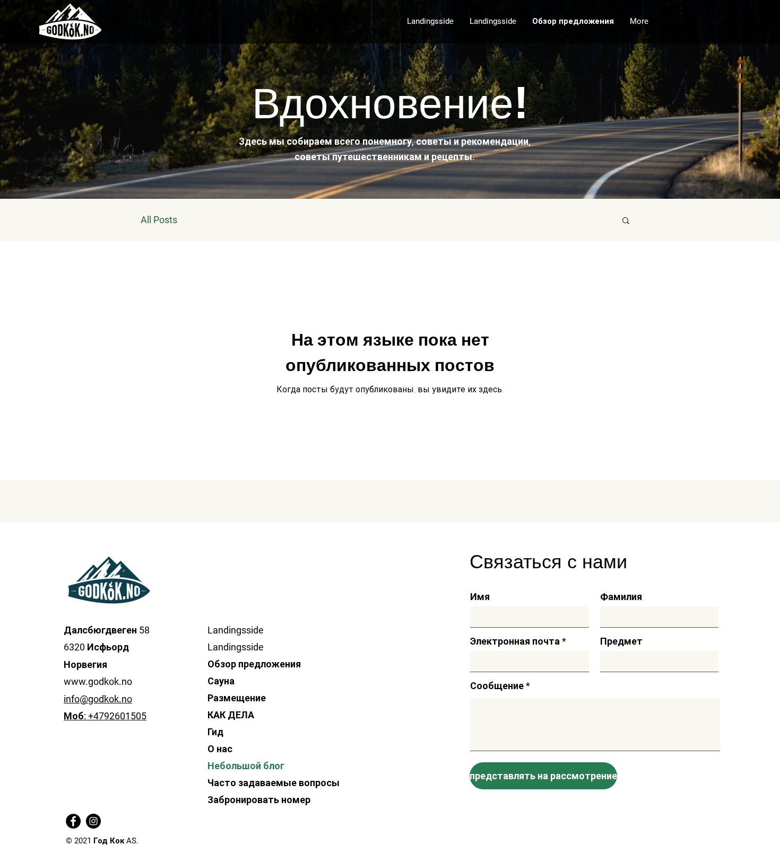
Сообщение (497, 686)
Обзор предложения (254, 664)
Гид (215, 731)
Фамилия (621, 597)
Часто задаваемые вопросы (256, 782)
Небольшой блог (245, 765)
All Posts (159, 219)
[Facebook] (73, 821)
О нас (219, 748)
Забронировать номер (256, 799)
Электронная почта (515, 641)
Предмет (621, 641)
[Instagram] (93, 821)
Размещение (236, 697)
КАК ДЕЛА (230, 714)
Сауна (221, 680)
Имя (480, 597)
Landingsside (235, 630)
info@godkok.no (98, 699)
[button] (626, 221)
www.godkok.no (98, 681)
